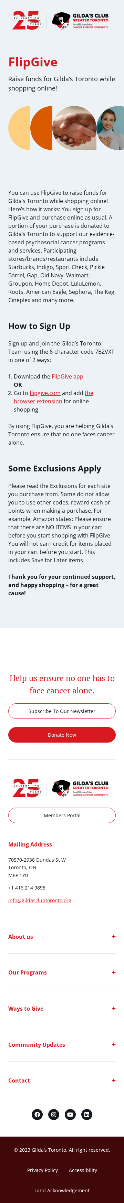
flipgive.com (45, 393)
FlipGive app (67, 376)
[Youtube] (70, 1114)
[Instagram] (53, 1114)
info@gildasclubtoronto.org (39, 900)
